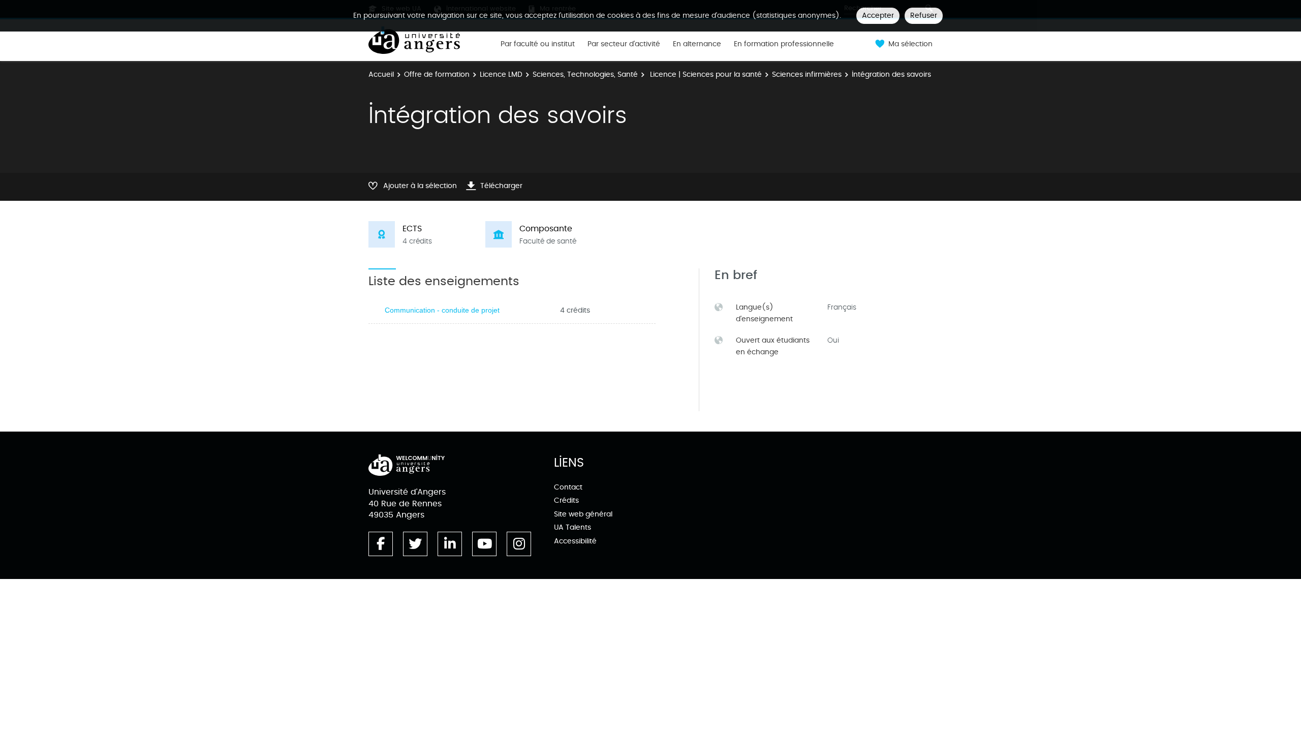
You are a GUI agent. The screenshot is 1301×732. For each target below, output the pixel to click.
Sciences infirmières (807, 74)
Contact (568, 487)
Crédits (566, 500)
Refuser (923, 15)
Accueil (381, 74)
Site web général (583, 514)
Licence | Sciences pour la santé (705, 74)
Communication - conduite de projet (442, 310)
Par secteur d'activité (623, 44)
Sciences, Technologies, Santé (585, 74)
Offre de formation (437, 74)
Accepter (878, 15)
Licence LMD (501, 74)
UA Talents (572, 527)
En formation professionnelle (784, 44)
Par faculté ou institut (538, 44)
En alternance (697, 44)
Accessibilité (575, 541)
